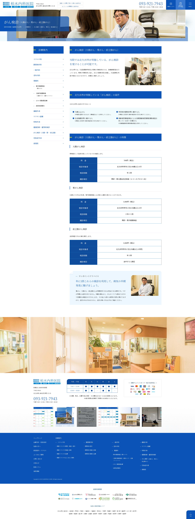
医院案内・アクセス (40, 450)
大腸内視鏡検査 (44, 94)
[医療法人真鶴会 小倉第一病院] (90, 498)
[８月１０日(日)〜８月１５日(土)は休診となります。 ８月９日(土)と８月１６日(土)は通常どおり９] (108, 417)
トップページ (38, 438)
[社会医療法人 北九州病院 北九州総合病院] (131, 494)
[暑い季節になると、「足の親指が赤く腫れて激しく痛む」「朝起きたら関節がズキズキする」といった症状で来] (130, 417)
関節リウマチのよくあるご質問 (65, 457)
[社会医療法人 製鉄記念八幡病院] (117, 499)
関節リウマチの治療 (62, 454)
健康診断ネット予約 (180, 6)
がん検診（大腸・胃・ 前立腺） (45, 132)
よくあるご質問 (38, 455)
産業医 (36, 143)
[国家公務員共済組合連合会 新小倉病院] (63, 494)
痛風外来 (37, 111)
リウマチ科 (38, 59)
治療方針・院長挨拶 (40, 442)
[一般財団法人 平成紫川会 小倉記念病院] (117, 494)
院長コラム (37, 467)
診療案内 (58, 438)
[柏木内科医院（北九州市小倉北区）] (18, 5)
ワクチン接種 (38, 116)
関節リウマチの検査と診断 (64, 450)
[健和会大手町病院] (63, 498)
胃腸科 (36, 81)
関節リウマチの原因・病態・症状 (66, 446)
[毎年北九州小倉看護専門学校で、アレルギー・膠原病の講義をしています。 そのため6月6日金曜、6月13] (151, 417)
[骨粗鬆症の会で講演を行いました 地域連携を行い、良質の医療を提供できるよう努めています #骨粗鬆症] (86, 417)
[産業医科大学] (131, 498)
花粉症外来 (38, 138)
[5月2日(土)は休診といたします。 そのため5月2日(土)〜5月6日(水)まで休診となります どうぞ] (43, 417)
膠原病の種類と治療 (90, 454)
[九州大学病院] (104, 494)
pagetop (191, 515)
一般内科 (37, 70)
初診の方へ (37, 446)
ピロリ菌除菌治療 (41, 101)
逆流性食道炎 (40, 106)
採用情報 (36, 471)
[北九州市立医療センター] (77, 494)
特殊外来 (37, 122)
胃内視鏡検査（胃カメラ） (120, 454)
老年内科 (37, 75)
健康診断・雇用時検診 (42, 127)
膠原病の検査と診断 (90, 450)
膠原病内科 (38, 64)
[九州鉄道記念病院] (90, 494)
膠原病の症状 (88, 446)
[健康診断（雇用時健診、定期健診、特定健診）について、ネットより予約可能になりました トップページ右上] (65, 417)
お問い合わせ (38, 459)
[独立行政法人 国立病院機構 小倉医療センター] (77, 498)
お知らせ (36, 463)
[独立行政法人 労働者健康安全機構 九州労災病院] (104, 498)
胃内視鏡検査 (40, 87)
